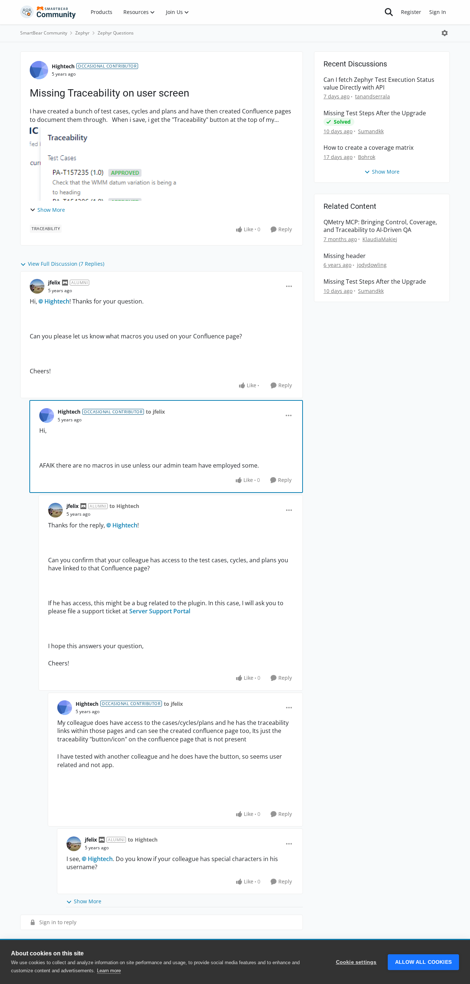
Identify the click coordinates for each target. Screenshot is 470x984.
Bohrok (366, 156)
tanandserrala (372, 96)
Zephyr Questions (116, 33)
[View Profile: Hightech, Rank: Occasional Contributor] (39, 70)
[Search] (388, 12)
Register (411, 11)
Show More (51, 209)
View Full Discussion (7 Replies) (66, 263)
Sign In (437, 11)
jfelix (54, 282)
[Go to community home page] (48, 12)
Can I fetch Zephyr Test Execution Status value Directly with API (378, 83)
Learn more (109, 970)
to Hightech (124, 505)
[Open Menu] (445, 33)
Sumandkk (371, 131)
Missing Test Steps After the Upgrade (374, 113)
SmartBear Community (43, 33)
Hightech (63, 66)
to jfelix (155, 411)
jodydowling (372, 264)
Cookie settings (356, 962)
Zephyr (82, 33)
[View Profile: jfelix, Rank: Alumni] (37, 286)
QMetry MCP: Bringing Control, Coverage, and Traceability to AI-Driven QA (380, 226)
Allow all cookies (423, 962)
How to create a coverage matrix (368, 148)
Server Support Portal (159, 611)
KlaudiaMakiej (379, 239)
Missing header (344, 256)
